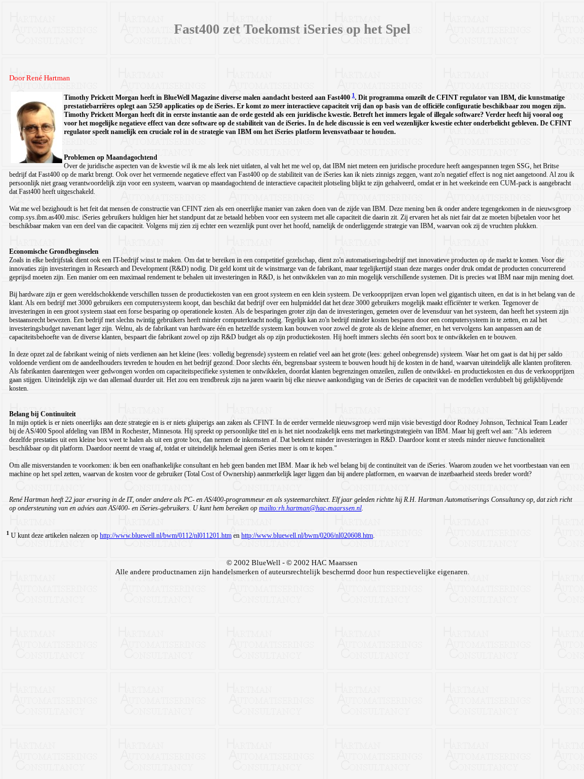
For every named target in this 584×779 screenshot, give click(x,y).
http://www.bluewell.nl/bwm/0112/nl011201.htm (166, 535)
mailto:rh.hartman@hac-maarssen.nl (310, 508)
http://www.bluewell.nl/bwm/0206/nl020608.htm (307, 535)
